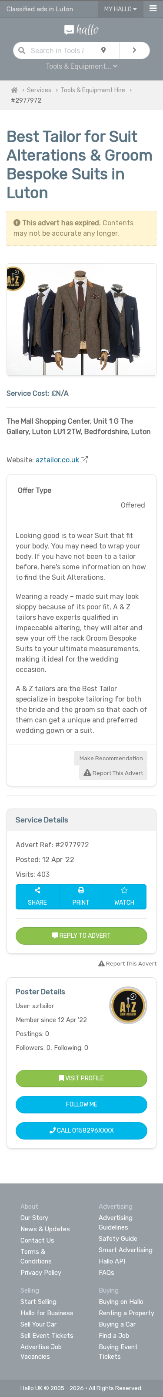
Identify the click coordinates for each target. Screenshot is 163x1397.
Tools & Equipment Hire (92, 90)
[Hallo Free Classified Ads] (81, 29)
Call (85, 1130)
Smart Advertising (126, 1250)
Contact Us (37, 1240)
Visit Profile (84, 1078)
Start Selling (38, 1302)
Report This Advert (117, 773)
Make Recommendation (110, 758)
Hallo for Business (46, 1313)
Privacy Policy (40, 1273)
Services (39, 90)
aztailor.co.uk (57, 460)
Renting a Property (126, 1313)
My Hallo (118, 9)
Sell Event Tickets (46, 1336)
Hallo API (112, 1261)
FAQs (106, 1273)
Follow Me (81, 1104)
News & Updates (45, 1229)
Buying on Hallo (121, 1302)
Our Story (34, 1218)
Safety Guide (118, 1239)
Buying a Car (117, 1324)
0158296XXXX (93, 1130)
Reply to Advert (84, 935)
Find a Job (114, 1336)
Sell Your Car (38, 1324)
